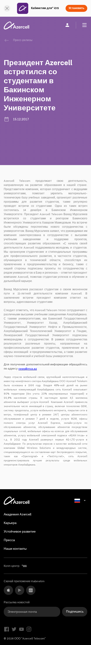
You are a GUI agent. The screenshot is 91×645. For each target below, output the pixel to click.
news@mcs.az (27, 368)
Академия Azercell (17, 514)
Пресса (9, 540)
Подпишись (75, 612)
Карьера (10, 523)
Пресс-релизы (22, 40)
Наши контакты (15, 549)
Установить (76, 8)
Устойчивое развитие (20, 532)
